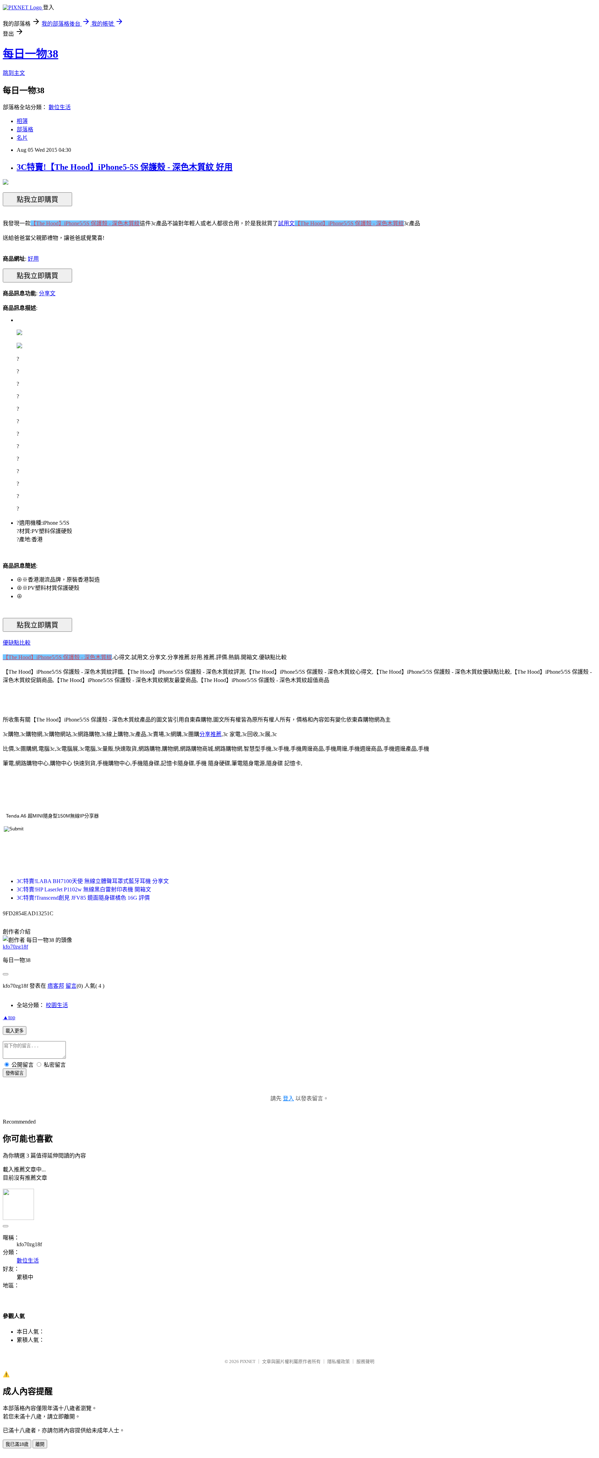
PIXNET (247, 1361)
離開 (39, 1444)
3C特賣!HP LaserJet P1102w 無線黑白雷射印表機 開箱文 (84, 889)
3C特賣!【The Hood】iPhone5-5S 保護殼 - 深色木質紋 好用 (125, 167)
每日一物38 (30, 53)
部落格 (25, 129)
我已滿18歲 (17, 1444)
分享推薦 (210, 734)
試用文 (286, 223)
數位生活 (60, 107)
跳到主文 (14, 73)
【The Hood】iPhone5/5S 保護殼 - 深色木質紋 (85, 223)
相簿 (22, 121)
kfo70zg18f (15, 947)
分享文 (47, 293)
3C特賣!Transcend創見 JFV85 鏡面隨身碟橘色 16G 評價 (83, 898)
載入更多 (15, 1030)
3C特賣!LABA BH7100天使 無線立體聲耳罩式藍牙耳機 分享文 (93, 881)
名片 (22, 138)
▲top (9, 1017)
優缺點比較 (17, 643)
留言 (71, 986)
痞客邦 (55, 986)
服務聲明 (365, 1361)
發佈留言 (15, 1073)
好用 (33, 259)
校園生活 (57, 1005)
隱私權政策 (338, 1361)
